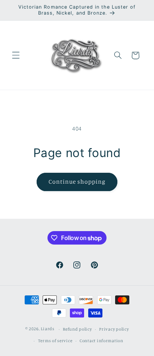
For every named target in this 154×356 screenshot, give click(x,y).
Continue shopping (77, 181)
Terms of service (55, 340)
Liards (47, 329)
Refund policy (77, 329)
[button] (15, 55)
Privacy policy (114, 329)
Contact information (101, 340)
